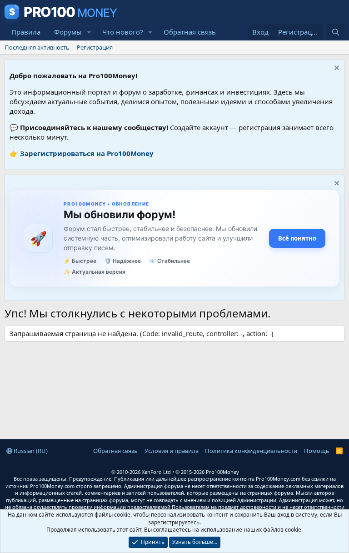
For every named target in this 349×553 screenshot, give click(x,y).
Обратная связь (190, 31)
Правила (25, 31)
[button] (89, 32)
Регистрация (95, 47)
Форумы (68, 31)
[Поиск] (335, 32)
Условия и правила (172, 451)
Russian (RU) (30, 451)
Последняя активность (37, 47)
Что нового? (122, 31)
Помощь (316, 451)
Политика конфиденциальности (251, 451)
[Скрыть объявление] (335, 69)
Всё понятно (297, 238)
